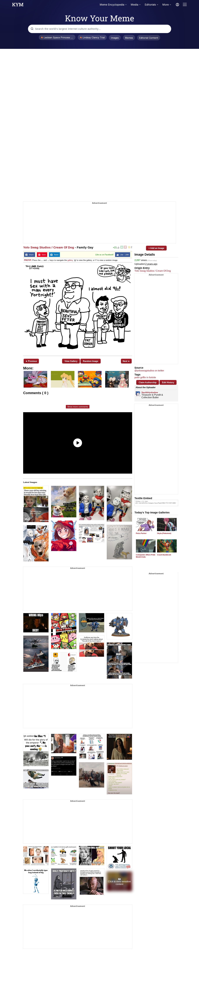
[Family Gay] (77, 309)
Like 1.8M (124, 255)
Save (43, 255)
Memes (129, 37)
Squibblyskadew (149, 392)
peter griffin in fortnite (145, 377)
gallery (70, 260)
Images (115, 37)
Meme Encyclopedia (112, 4)
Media (134, 4)
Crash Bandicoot (164, 555)
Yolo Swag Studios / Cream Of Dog (48, 247)
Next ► (126, 361)
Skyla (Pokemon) (164, 533)
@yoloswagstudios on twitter (149, 370)
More (165, 4)
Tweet (55, 255)
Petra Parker (141, 533)
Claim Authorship (147, 382)
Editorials (150, 4)
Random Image (90, 361)
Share (31, 255)
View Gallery (71, 361)
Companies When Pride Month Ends (145, 556)
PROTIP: (28, 260)
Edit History (168, 382)
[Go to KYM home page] (17, 5)
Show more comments (77, 407)
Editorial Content (148, 37)
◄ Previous (31, 361)
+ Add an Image (156, 248)
